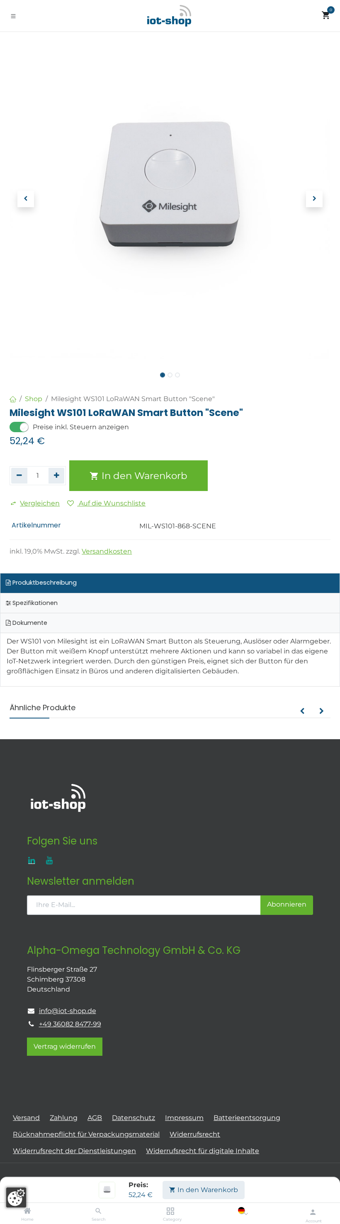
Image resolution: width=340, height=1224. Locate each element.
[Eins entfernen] (19, 476)
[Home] (27, 1211)
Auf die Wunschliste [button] (111, 503)
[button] (25, 199)
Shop (33, 399)
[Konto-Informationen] (313, 1212)
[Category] (170, 1211)
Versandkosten (107, 551)
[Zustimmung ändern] (16, 1197)
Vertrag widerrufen (65, 1046)
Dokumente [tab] (29, 623)
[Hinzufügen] (57, 476)
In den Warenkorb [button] (143, 475)
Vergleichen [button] (40, 503)
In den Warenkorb (207, 1190)
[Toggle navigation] (13, 16)
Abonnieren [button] (286, 904)
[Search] (98, 1211)
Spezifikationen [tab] (34, 603)
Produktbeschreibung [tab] (44, 582)
